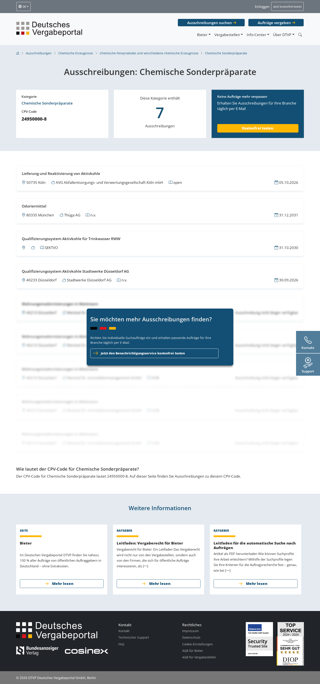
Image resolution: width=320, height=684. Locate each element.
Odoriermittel (34, 206)
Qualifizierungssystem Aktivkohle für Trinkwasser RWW (71, 238)
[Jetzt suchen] (300, 34)
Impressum (190, 631)
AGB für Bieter (192, 651)
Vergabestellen (227, 34)
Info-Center (256, 34)
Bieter (202, 34)
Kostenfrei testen (257, 128)
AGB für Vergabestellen (199, 657)
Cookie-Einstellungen (197, 644)
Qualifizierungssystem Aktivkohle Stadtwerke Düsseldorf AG (75, 271)
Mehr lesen (62, 583)
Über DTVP (282, 34)
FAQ (121, 644)
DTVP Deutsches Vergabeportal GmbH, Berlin (62, 678)
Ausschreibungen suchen (209, 22)
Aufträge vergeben (274, 22)
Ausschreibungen (39, 53)
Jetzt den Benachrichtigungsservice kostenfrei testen (143, 353)
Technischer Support (133, 637)
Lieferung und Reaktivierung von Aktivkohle (61, 173)
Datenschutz (191, 637)
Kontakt (124, 631)
